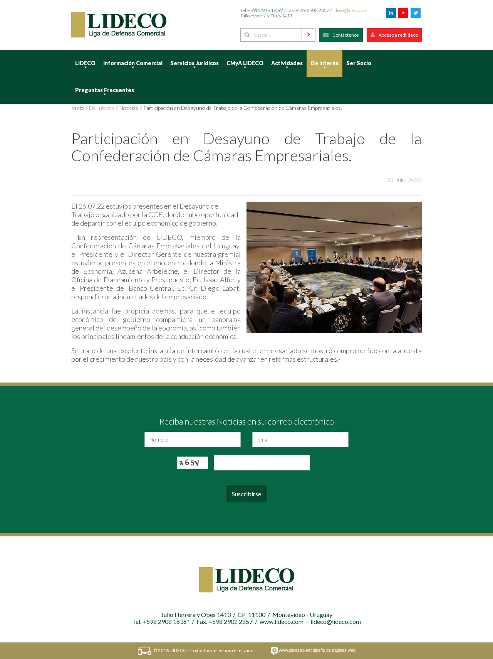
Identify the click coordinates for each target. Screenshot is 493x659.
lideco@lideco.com (349, 10)
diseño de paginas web (334, 650)
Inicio (77, 107)
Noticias (128, 107)
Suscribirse (246, 493)
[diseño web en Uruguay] (274, 651)
